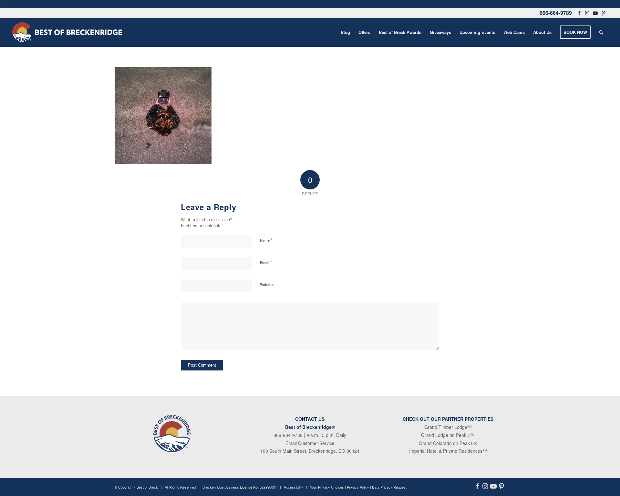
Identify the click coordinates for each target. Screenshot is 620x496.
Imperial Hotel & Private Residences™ (448, 451)
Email (266, 262)
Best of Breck (147, 487)
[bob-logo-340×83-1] (67, 32)
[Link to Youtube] (595, 13)
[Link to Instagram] (587, 13)
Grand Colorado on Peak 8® (448, 443)
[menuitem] (345, 32)
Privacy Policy (358, 487)
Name (266, 240)
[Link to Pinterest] (604, 13)
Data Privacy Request (389, 487)
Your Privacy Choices (327, 487)
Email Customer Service (310, 443)
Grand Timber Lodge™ (448, 427)
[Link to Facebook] (579, 13)
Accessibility (293, 487)
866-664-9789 (556, 12)
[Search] (601, 32)
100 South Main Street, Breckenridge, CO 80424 (309, 451)
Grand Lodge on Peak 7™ (448, 435)
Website (267, 284)
